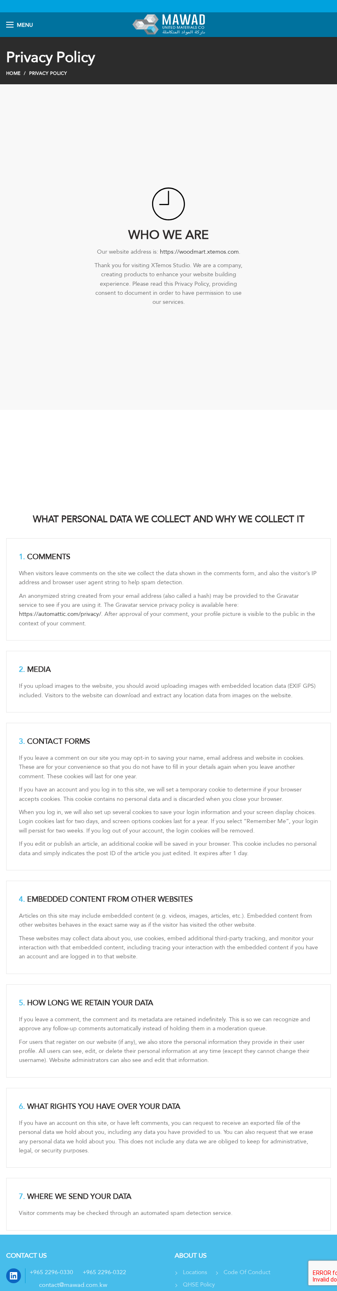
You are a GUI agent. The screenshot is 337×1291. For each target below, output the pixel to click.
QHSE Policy (199, 1284)
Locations (195, 1272)
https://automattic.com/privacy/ (60, 613)
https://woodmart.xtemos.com (199, 251)
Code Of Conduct (247, 1272)
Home (13, 73)
